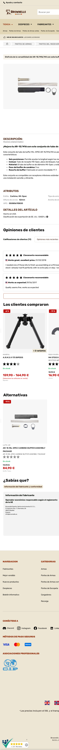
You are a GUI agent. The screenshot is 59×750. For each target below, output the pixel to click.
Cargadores (46, 595)
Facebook (42, 628)
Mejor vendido (9, 575)
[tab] (23, 486)
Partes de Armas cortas (31, 31)
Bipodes (5, 380)
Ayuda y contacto (13, 2)
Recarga (44, 601)
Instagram (26, 628)
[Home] (6, 44)
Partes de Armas (15, 31)
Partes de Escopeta (48, 31)
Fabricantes (44, 24)
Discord (10, 628)
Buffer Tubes (7, 471)
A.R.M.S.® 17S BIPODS (13, 357)
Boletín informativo (11, 595)
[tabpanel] (25, 345)
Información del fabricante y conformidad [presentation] (23, 487)
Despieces (24, 24)
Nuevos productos (11, 582)
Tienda (6, 24)
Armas (5, 31)
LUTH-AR (6, 445)
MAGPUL (6, 354)
